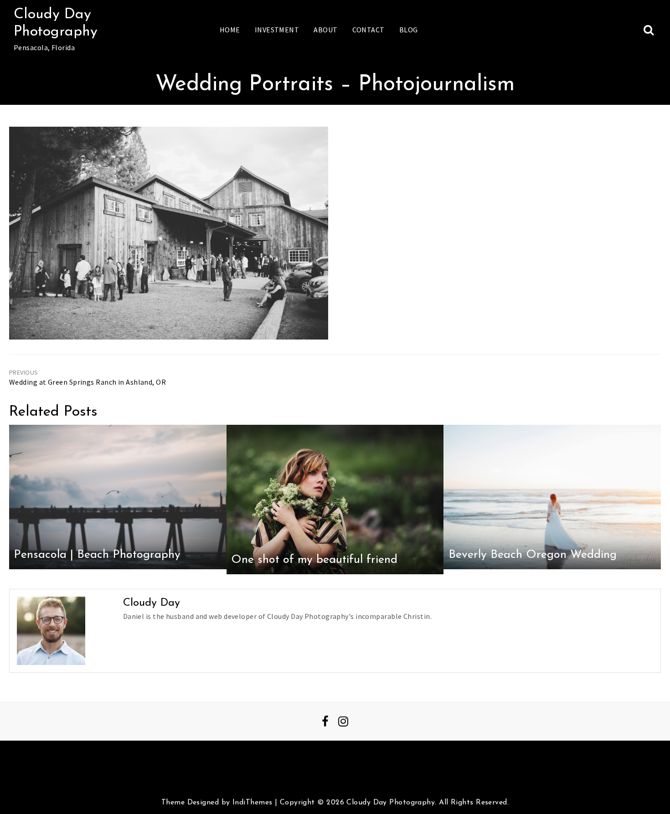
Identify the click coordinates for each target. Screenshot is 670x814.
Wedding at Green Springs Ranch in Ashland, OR (87, 381)
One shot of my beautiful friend (314, 560)
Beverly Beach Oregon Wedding (532, 555)
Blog (408, 29)
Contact (368, 29)
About (325, 29)
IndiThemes (252, 802)
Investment (277, 29)
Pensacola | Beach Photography (97, 555)
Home (230, 29)
